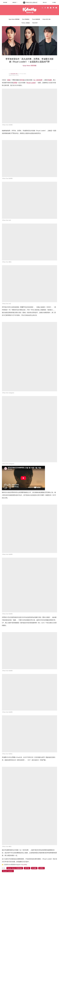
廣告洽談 (45, 2)
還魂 (8, 80)
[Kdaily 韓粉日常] (29, 10)
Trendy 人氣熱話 (25, 22)
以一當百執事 (38, 80)
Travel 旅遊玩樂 (36, 19)
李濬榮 (50, 80)
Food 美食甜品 (25, 19)
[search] (42, 7)
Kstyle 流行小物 (46, 19)
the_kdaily (24, 864)
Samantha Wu (14, 73)
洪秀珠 (15, 82)
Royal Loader (31, 82)
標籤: (4, 868)
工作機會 (54, 2)
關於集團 (5, 2)
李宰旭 (22, 80)
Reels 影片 (35, 22)
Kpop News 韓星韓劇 (14, 19)
